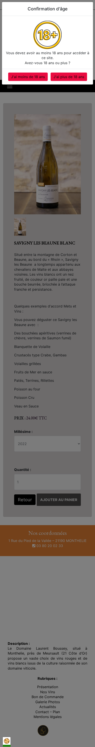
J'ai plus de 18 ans (68, 77)
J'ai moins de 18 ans (28, 77)
